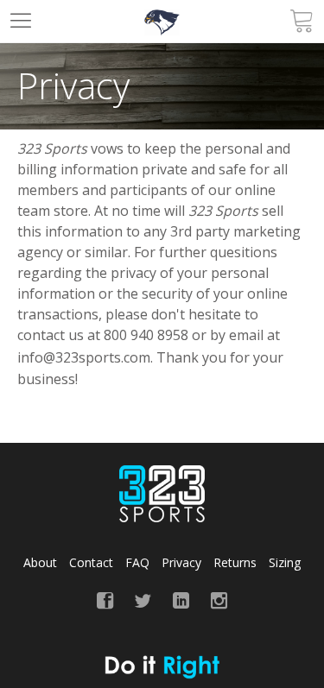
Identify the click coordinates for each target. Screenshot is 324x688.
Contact (91, 562)
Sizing (285, 562)
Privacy (181, 562)
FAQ (137, 562)
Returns (235, 562)
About (40, 562)
